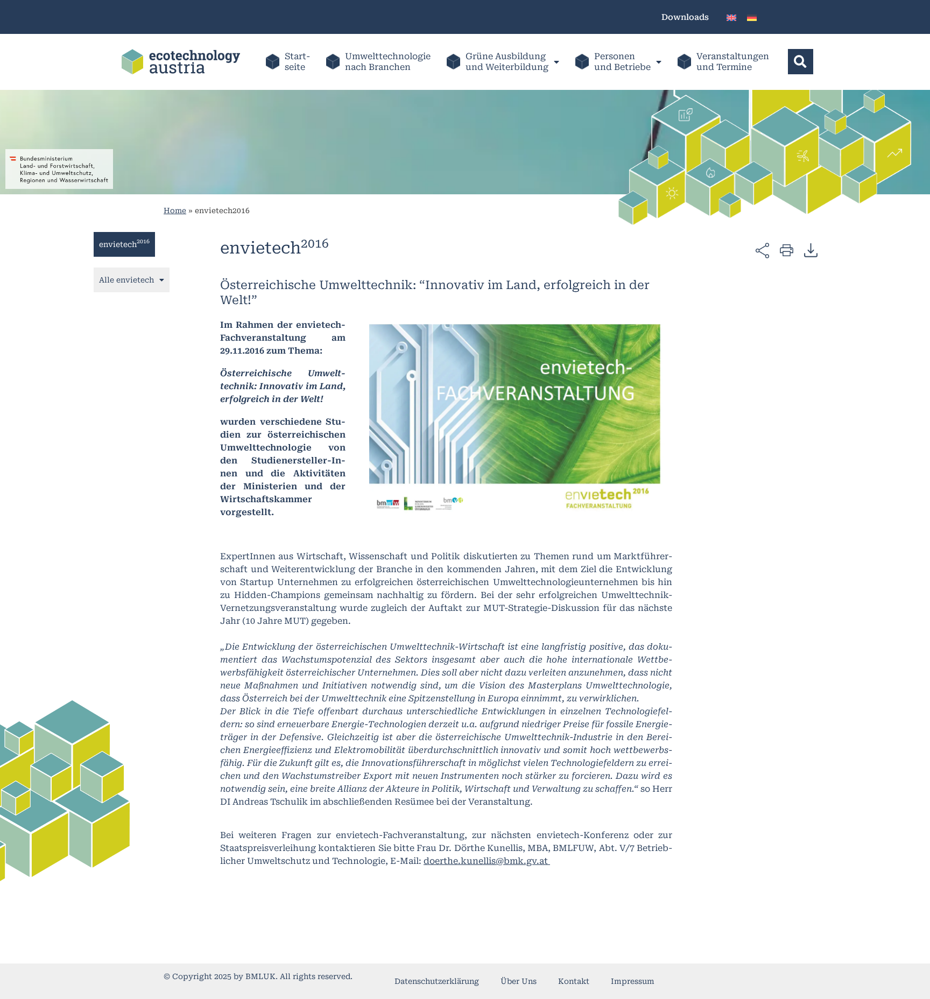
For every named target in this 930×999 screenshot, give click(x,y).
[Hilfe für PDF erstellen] (811, 250)
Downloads (685, 17)
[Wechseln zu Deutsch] (752, 17)
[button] (800, 61)
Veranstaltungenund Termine (732, 61)
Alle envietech (126, 280)
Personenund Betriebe (622, 61)
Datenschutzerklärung (436, 981)
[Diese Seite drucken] (786, 249)
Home (175, 210)
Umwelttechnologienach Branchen (388, 61)
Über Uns (519, 981)
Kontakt (573, 981)
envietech (124, 243)
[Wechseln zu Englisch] (731, 17)
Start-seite (297, 61)
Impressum (632, 981)
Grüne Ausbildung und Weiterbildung (507, 61)
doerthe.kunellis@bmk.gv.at (487, 861)
